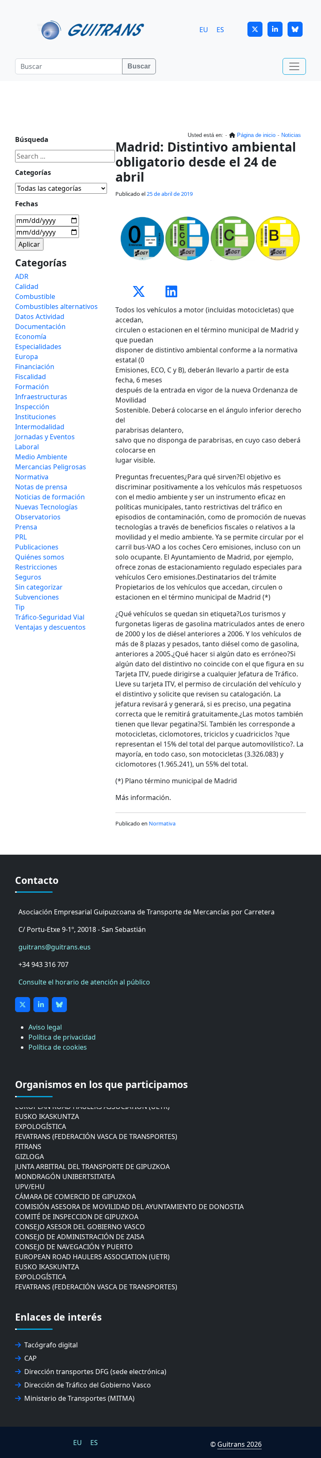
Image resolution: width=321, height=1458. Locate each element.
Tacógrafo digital (51, 1344)
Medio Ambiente (41, 456)
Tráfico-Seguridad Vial (49, 617)
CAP (30, 1358)
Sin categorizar (39, 587)
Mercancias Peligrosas (50, 466)
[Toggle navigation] (294, 66)
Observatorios (38, 516)
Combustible (35, 296)
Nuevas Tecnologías (46, 506)
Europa (26, 356)
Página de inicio (256, 135)
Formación (32, 386)
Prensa (26, 527)
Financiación (34, 366)
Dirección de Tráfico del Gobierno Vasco (87, 1385)
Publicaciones (37, 547)
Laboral (27, 446)
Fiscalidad (30, 376)
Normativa (162, 823)
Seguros (28, 577)
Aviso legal (45, 1027)
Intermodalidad (39, 426)
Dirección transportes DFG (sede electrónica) (95, 1371)
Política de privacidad (62, 1037)
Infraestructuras (41, 396)
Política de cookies (57, 1047)
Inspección (32, 406)
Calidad (26, 286)
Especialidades (38, 346)
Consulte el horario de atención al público (84, 982)
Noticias (291, 135)
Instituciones (35, 416)
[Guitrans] (92, 29)
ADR (21, 276)
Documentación (40, 326)
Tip (20, 607)
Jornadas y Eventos (45, 436)
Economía (30, 336)
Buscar (138, 66)
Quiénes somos (39, 557)
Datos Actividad (39, 316)
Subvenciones (37, 597)
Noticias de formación (50, 496)
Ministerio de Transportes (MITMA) (79, 1398)
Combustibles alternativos (56, 306)
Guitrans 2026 (239, 1444)
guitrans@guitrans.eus (54, 947)
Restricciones (36, 567)
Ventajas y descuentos (50, 627)
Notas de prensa (41, 486)
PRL (21, 537)
